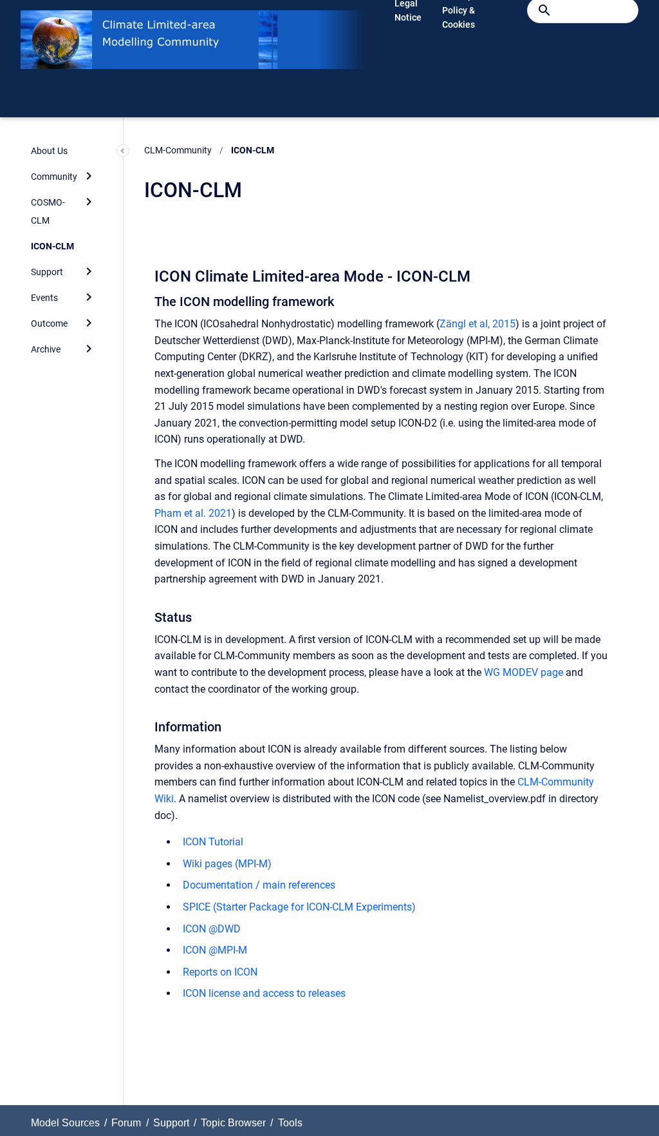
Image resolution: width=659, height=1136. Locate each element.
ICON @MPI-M (215, 950)
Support (47, 272)
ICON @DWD (212, 929)
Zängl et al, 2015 (477, 324)
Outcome (49, 323)
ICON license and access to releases (264, 993)
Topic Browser (233, 1122)
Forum (126, 1122)
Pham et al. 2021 (193, 513)
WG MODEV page (523, 672)
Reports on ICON (220, 972)
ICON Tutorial (213, 842)
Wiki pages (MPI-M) (227, 864)
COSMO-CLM (48, 211)
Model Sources (65, 1122)
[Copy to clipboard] (148, 275)
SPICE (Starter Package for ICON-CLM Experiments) (299, 907)
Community (54, 176)
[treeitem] (62, 151)
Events (44, 298)
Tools (290, 1122)
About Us (49, 151)
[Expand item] (88, 176)
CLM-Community (178, 150)
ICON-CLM (52, 246)
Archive (45, 349)
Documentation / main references (259, 885)
